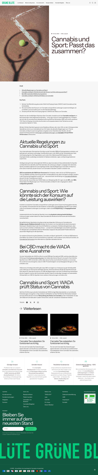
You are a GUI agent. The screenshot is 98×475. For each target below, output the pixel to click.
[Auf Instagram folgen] (95, 469)
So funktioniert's (40, 2)
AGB (63, 397)
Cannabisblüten (59, 206)
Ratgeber (5, 399)
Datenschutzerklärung (69, 394)
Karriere (4, 402)
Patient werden (27, 397)
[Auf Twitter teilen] (31, 302)
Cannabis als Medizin (71, 176)
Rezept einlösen (49, 2)
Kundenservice (6, 394)
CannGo (47, 399)
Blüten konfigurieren (30, 2)
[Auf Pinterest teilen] (34, 302)
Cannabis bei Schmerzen (27, 239)
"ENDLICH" (48, 394)
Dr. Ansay (47, 402)
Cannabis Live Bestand (27, 400)
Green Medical (49, 405)
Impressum (65, 399)
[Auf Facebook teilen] (27, 302)
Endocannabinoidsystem (36, 258)
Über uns (68, 2)
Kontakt (64, 402)
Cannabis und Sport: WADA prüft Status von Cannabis (37, 95)
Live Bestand (20, 2)
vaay (46, 397)
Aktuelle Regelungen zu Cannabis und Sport (35, 90)
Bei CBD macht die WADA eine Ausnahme (34, 94)
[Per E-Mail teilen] (38, 302)
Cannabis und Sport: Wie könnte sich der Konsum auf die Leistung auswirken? (44, 92)
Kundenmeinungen (8, 397)
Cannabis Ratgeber (59, 2)
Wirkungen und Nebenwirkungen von (49, 132)
